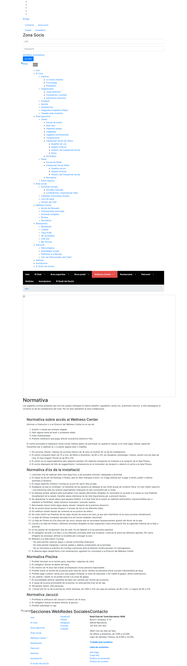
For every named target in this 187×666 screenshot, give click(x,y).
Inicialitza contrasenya (33, 55)
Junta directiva (53, 92)
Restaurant (46, 226)
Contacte (29, 25)
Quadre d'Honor (59, 147)
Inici (38, 70)
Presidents (51, 85)
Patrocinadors (48, 248)
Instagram (65, 622)
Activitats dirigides (50, 214)
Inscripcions (41, 263)
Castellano (40, 30)
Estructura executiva (56, 98)
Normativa (51, 156)
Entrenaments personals (52, 211)
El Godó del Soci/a (45, 266)
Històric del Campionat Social (65, 150)
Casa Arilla (46, 232)
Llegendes (51, 131)
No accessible (48, 235)
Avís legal (94, 652)
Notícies (40, 260)
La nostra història (54, 79)
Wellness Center (43, 205)
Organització (47, 88)
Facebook (65, 616)
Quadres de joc (58, 168)
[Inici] (25, 63)
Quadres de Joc (59, 144)
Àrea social (41, 183)
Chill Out (45, 238)
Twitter (63, 619)
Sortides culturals (54, 190)
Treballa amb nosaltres (52, 113)
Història (45, 76)
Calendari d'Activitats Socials (55, 196)
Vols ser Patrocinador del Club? (56, 257)
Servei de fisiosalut (50, 208)
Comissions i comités (56, 95)
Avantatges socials (50, 251)
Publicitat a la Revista (51, 254)
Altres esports (48, 180)
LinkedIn (64, 628)
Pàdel (43, 159)
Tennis (44, 119)
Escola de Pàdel (54, 162)
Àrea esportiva (43, 116)
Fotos (54, 153)
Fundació (45, 101)
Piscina (44, 217)
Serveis (44, 104)
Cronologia (51, 82)
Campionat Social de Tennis (59, 141)
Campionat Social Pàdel (57, 165)
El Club (39, 73)
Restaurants (41, 223)
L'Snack (44, 229)
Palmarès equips (54, 128)
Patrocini (40, 245)
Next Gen (50, 125)
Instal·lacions (47, 107)
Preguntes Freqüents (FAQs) (54, 110)
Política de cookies (99, 661)
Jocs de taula (47, 199)
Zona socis (43, 25)
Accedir (28, 59)
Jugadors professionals (57, 134)
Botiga (26, 19)
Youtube (64, 625)
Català (28, 30)
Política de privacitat (100, 658)
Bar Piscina (46, 242)
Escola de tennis (54, 122)
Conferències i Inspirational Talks (62, 193)
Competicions (53, 137)
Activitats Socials (49, 186)
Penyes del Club (49, 202)
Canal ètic (94, 655)
